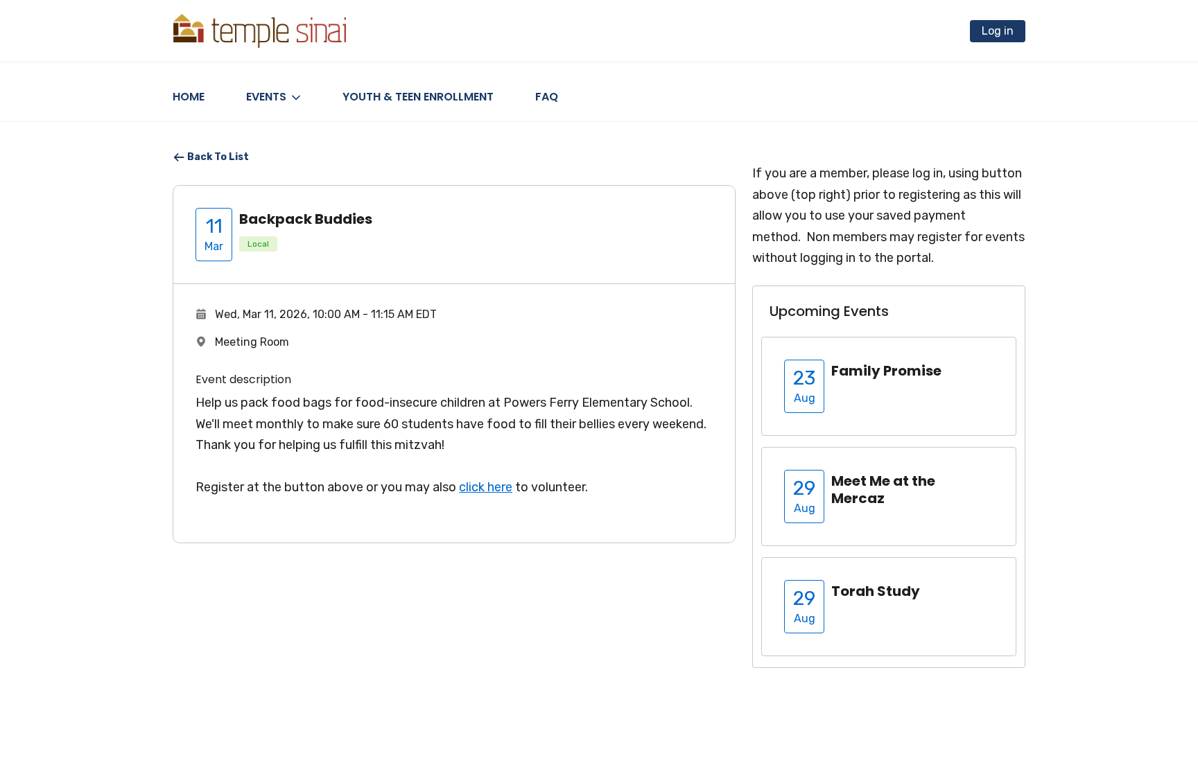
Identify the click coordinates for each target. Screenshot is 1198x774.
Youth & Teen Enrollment (418, 97)
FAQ (546, 97)
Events (266, 97)
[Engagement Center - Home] (259, 31)
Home (189, 97)
